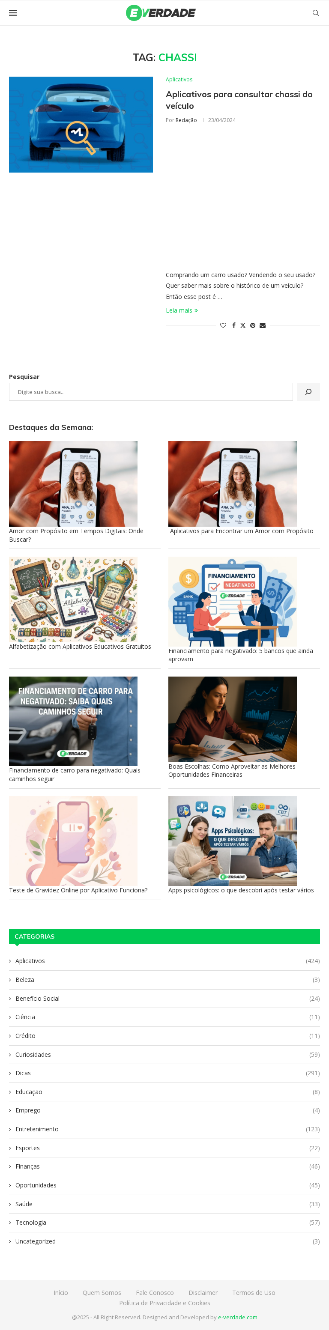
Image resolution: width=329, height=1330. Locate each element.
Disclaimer (203, 1292)
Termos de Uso (253, 1292)
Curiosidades (167, 1054)
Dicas (167, 1073)
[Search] (315, 12)
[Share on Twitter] (243, 325)
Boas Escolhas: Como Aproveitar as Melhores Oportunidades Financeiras (232, 770)
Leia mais (179, 310)
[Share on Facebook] (234, 325)
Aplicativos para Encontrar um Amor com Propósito (241, 531)
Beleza (167, 979)
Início (61, 1292)
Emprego (167, 1110)
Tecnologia (167, 1222)
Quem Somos (102, 1292)
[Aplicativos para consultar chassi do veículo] (81, 125)
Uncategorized (167, 1241)
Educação (167, 1092)
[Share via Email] (263, 325)
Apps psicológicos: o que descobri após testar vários (241, 890)
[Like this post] (223, 325)
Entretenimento (167, 1129)
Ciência (167, 1017)
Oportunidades (167, 1185)
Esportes (167, 1148)
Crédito (167, 1036)
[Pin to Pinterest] (252, 325)
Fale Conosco (155, 1292)
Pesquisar (24, 377)
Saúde (167, 1204)
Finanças (167, 1166)
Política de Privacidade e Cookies (164, 1303)
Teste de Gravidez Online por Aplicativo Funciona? (78, 890)
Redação (186, 120)
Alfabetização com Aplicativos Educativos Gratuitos (80, 646)
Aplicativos (167, 961)
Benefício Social (167, 998)
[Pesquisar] (308, 392)
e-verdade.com (237, 1317)
